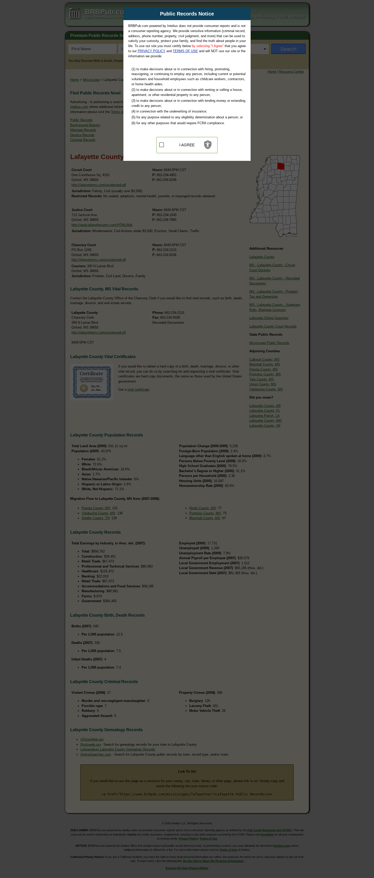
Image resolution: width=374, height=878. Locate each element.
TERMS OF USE (185, 51)
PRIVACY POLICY (151, 51)
